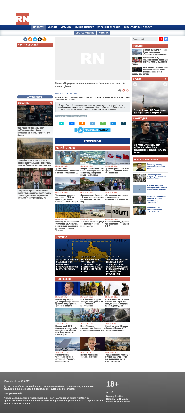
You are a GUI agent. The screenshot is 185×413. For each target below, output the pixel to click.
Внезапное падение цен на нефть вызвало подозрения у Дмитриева (156, 200)
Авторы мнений (13, 393)
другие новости (34, 97)
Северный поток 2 (79, 116)
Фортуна (59, 116)
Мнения (52, 27)
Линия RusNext (84, 27)
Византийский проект (137, 27)
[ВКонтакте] (71, 123)
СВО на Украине (85, 32)
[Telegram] (92, 123)
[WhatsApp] (102, 123)
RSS (110, 391)
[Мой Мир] (113, 123)
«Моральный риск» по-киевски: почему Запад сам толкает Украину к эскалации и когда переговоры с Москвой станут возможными (117, 265)
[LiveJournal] (123, 123)
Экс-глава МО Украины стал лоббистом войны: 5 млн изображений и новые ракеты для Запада (67, 262)
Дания (67, 116)
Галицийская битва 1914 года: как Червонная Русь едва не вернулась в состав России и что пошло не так (92, 264)
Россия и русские (108, 27)
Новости (38, 27)
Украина (66, 27)
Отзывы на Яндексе (117, 399)
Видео (137, 79)
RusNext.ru (12, 381)
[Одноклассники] (82, 123)
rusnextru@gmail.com (118, 401)
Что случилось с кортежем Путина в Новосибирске (154, 209)
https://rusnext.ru (74, 400)
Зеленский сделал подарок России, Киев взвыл (156, 166)
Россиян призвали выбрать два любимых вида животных (156, 177)
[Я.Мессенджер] (61, 123)
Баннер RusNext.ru (116, 396)
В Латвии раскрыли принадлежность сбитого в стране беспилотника (157, 188)
